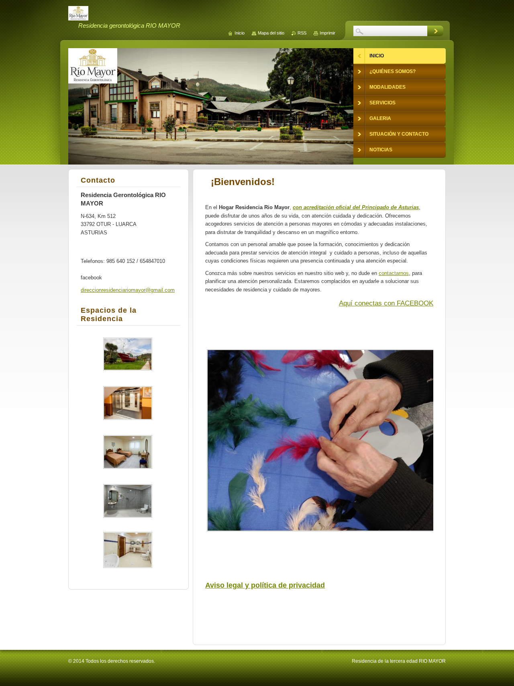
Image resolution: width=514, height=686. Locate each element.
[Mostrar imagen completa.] (127, 354)
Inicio (240, 33)
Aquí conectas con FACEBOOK (386, 303)
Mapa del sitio (271, 33)
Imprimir (327, 33)
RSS (302, 33)
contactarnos (394, 273)
